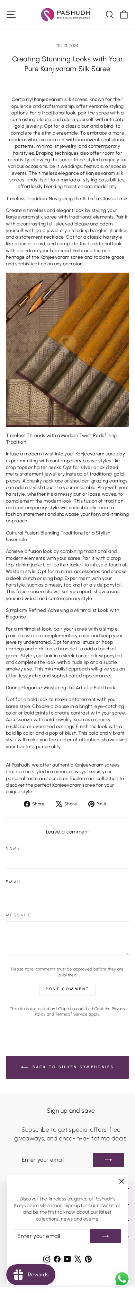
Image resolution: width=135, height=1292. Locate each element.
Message (18, 915)
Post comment (68, 989)
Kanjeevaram (48, 99)
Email (14, 882)
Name (13, 848)
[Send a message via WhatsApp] (122, 1279)
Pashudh (20, 765)
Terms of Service (71, 1014)
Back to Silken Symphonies (72, 1066)
